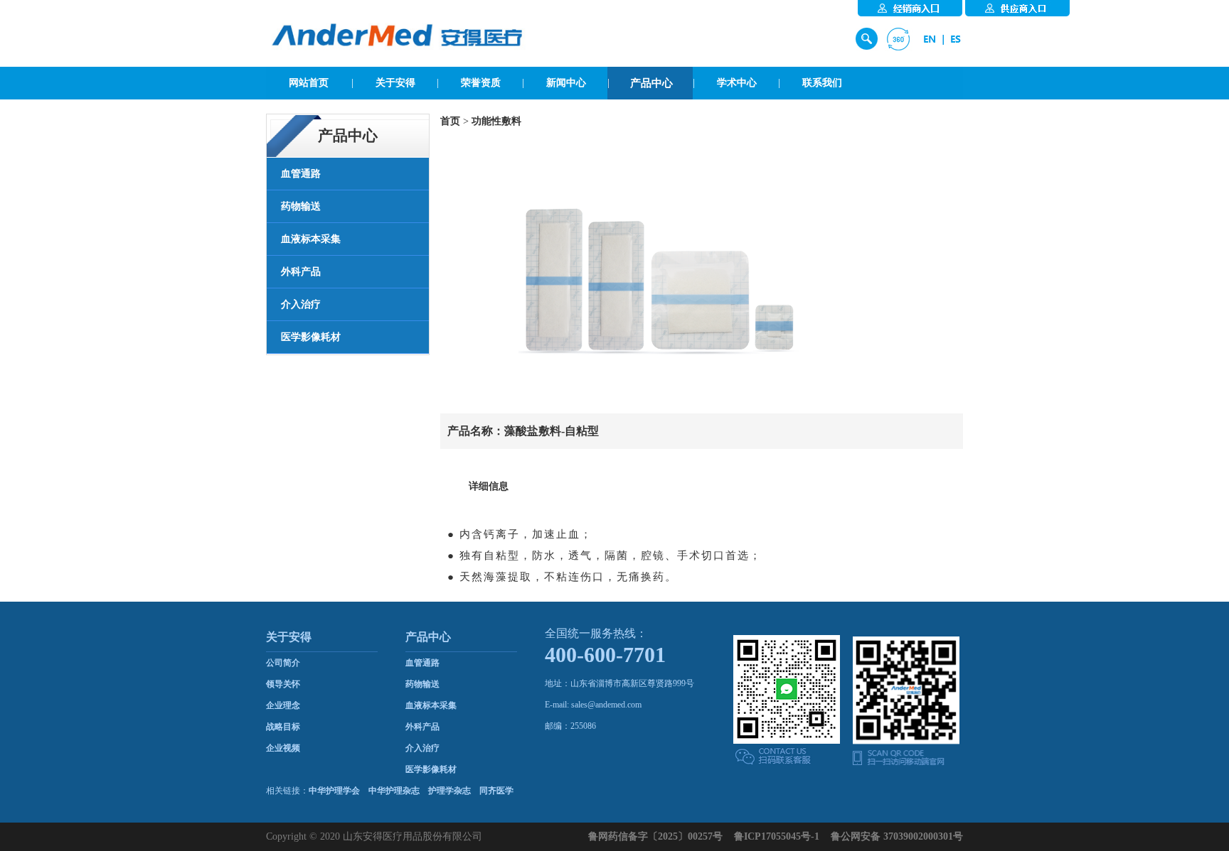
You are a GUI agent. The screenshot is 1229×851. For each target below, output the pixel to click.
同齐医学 (496, 791)
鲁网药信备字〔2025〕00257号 (655, 836)
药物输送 (422, 684)
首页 (450, 121)
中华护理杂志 (394, 791)
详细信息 (489, 486)
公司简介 (283, 663)
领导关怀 (283, 684)
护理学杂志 (449, 791)
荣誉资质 (481, 82)
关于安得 (395, 82)
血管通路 (422, 663)
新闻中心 (566, 82)
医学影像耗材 (431, 769)
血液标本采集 (431, 705)
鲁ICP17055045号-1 (776, 836)
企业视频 (283, 748)
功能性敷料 (496, 121)
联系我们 (822, 82)
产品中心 (651, 83)
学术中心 (737, 82)
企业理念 (283, 705)
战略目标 (283, 727)
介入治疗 (422, 748)
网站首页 (309, 82)
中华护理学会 (334, 791)
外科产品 (422, 727)
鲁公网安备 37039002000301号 (897, 836)
